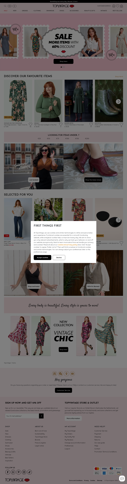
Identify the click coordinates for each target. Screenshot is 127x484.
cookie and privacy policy (67, 245)
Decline (59, 258)
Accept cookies (42, 258)
